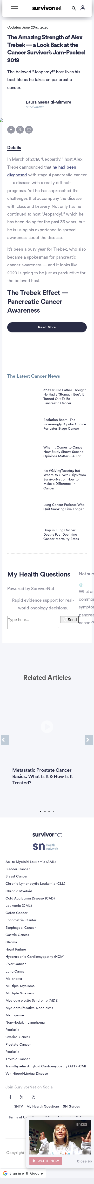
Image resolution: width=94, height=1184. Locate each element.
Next (89, 740)
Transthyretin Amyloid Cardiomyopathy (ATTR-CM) (46, 1066)
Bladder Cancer (18, 869)
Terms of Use (19, 1117)
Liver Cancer (16, 964)
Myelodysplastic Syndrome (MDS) (32, 1000)
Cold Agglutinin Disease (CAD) (30, 898)
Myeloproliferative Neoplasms (29, 1008)
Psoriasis (12, 1030)
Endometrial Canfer (21, 920)
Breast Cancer (17, 876)
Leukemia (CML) (19, 905)
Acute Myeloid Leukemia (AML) (31, 862)
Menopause (15, 1015)
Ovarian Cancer (18, 1037)
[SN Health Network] (47, 846)
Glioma (11, 942)
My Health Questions (43, 1106)
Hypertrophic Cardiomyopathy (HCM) (35, 957)
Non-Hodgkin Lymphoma (25, 1022)
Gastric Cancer (17, 935)
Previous (5, 740)
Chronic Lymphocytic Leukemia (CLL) (35, 883)
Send (72, 619)
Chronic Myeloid (19, 891)
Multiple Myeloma (20, 986)
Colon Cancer (16, 913)
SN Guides (71, 1106)
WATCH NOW (48, 1161)
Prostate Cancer (18, 1044)
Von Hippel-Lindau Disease (27, 1073)
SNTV (18, 1106)
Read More (47, 327)
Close (82, 1161)
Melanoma (14, 979)
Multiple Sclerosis (20, 993)
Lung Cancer (16, 971)
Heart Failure (16, 949)
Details (14, 147)
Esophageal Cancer (21, 927)
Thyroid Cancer (18, 1059)
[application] (60, 1137)
